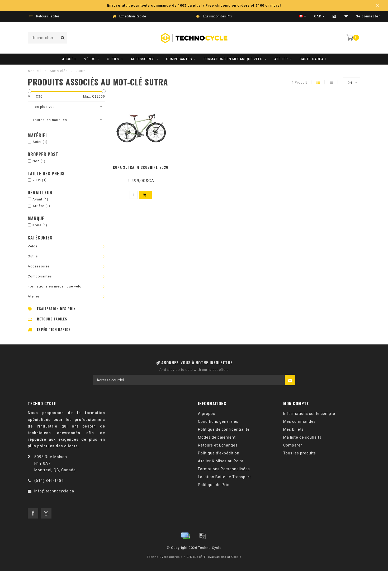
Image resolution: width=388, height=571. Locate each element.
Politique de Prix (213, 485)
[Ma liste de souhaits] (346, 16)
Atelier (281, 59)
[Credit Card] (185, 536)
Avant (40, 199)
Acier (40, 142)
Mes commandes (299, 421)
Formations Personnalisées (224, 469)
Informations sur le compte (309, 413)
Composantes (179, 59)
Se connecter (368, 16)
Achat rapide (143, 166)
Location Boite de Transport (224, 477)
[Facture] (202, 536)
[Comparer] (335, 16)
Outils (113, 59)
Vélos (89, 59)
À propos (206, 413)
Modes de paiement (217, 437)
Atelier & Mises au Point (221, 461)
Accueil (69, 59)
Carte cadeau (313, 59)
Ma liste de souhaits (302, 437)
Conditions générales (218, 421)
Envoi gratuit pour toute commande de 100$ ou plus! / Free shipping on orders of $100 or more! (194, 5)
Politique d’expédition (218, 453)
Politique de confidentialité (224, 429)
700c (39, 180)
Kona (39, 225)
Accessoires (142, 59)
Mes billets (293, 429)
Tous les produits (299, 453)
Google (236, 556)
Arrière (41, 206)
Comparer (292, 445)
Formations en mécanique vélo (233, 59)
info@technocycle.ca (54, 491)
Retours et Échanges (218, 445)
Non (38, 161)
